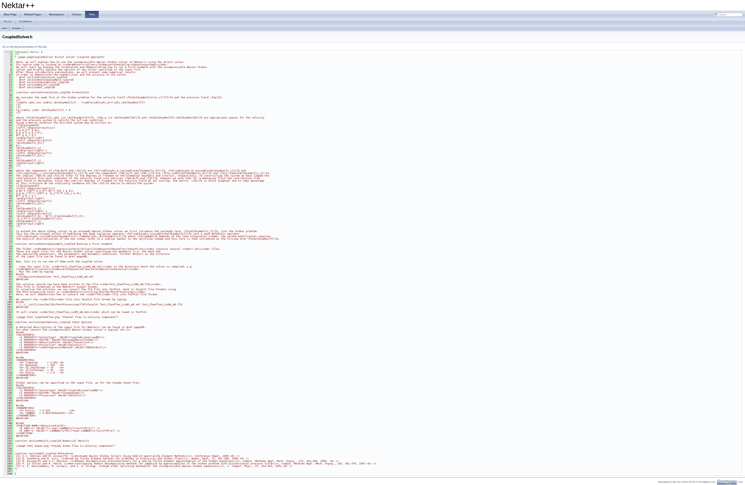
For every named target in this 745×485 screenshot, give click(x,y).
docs (4, 28)
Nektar (34, 52)
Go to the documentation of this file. (24, 46)
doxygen (16, 28)
